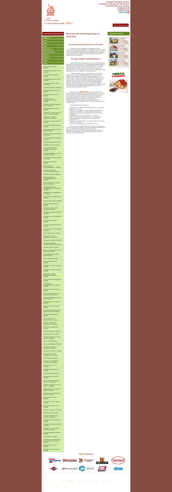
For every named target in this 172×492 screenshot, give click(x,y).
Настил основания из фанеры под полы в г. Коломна (51, 381)
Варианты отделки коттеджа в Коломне (51, 306)
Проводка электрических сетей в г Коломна (52, 212)
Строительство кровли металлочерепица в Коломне (51, 170)
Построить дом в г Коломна (50, 247)
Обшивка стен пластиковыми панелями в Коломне (51, 429)
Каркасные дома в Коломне (50, 258)
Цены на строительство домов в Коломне (52, 280)
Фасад (45, 46)
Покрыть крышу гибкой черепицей (52, 201)
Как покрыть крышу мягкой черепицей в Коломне (50, 208)
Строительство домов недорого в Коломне (52, 121)
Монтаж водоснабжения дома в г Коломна (52, 126)
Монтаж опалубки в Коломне (51, 373)
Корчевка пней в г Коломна (50, 412)
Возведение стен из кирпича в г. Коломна (52, 302)
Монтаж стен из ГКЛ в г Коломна (52, 351)
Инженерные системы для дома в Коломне (52, 266)
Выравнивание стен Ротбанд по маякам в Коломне (52, 389)
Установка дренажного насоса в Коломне (52, 433)
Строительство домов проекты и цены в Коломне (52, 105)
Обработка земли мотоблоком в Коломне (52, 420)
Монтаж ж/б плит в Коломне (51, 334)
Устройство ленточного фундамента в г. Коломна (50, 354)
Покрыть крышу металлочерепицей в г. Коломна (52, 166)
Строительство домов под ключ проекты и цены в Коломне (52, 113)
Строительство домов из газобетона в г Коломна (50, 117)
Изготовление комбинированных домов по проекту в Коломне (52, 311)
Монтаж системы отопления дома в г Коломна (52, 134)
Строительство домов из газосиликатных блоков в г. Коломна (50, 149)
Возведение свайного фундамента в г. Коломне (50, 236)
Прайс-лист (46, 54)
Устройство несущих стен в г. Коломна (51, 370)
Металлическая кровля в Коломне (50, 221)
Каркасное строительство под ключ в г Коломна (51, 183)
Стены (45, 40)
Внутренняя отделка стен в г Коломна (51, 406)
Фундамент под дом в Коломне (51, 142)
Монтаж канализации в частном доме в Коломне (52, 130)
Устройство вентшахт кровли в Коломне (51, 402)
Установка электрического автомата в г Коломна (50, 416)
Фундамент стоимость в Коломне (52, 87)
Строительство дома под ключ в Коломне (52, 225)
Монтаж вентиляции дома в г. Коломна (51, 315)
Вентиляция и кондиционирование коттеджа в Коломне (51, 285)
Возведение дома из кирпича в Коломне (51, 290)
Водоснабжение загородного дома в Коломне (51, 255)
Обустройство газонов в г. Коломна (50, 262)
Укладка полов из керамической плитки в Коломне (52, 393)
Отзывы (45, 60)
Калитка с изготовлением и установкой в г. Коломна (50, 361)
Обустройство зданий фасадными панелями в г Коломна (50, 275)
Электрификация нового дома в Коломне (52, 79)
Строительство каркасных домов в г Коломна (52, 158)
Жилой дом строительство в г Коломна (51, 109)
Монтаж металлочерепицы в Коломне (51, 75)
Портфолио (46, 57)
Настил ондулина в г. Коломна (51, 233)
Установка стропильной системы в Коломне (52, 71)
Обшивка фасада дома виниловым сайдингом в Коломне (52, 243)
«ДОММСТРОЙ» (83, 92)
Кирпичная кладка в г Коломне (51, 331)
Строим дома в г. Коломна (50, 436)
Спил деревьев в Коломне (50, 358)
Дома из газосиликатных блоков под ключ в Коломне (52, 250)
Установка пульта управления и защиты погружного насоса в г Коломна (52, 441)
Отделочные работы (49, 52)
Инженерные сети (48, 49)
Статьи (45, 63)
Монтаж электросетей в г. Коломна (50, 162)
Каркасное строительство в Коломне (50, 95)
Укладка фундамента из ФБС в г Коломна (52, 91)
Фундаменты (46, 37)
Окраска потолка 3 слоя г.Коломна (50, 365)
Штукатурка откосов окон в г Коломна (51, 377)
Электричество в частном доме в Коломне (52, 217)
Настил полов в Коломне (50, 341)
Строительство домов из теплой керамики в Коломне (52, 154)
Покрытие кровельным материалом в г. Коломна (50, 323)
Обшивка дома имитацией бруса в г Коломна (52, 193)
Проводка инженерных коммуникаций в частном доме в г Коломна (52, 188)
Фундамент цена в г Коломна (51, 145)
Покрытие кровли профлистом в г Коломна (52, 197)
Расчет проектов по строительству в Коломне (50, 319)
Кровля (45, 43)
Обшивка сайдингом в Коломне (51, 174)
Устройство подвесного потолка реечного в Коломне (52, 337)
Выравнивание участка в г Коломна (50, 445)
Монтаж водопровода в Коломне (52, 344)
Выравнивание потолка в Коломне (50, 398)
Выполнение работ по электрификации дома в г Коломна (50, 179)
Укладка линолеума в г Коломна (52, 410)
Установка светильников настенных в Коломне (50, 347)
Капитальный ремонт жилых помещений (51, 84)
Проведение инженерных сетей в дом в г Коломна (52, 298)
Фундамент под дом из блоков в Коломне (52, 270)
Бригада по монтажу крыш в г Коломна (51, 204)
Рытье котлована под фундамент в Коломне (52, 138)
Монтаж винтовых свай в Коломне (50, 67)
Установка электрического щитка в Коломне (52, 424)
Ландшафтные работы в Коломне (52, 240)
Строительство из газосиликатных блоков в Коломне (50, 100)
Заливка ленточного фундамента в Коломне (52, 229)
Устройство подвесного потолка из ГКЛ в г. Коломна (52, 385)
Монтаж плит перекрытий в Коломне (50, 327)
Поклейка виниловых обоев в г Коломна (51, 450)
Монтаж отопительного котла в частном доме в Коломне (51, 294)
